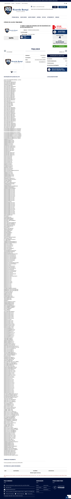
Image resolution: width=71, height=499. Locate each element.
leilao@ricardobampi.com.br (10, 489)
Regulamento (18, 3)
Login (54, 7)
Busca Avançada (25, 3)
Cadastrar (63, 7)
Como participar (7, 3)
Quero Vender (31, 17)
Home (38, 485)
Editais (44, 17)
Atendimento (50, 17)
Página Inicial (15, 17)
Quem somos (23, 17)
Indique (57, 17)
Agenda (39, 17)
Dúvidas (13, 3)
